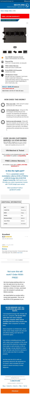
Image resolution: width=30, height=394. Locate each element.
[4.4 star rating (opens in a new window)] (8, 236)
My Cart (25, 386)
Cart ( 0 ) (27, 1)
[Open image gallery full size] (27, 23)
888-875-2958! (16, 190)
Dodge (6, 10)
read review (19, 252)
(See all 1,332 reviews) (7, 238)
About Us (15, 386)
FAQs (20, 386)
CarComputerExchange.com (6, 1)
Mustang (4, 249)
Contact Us (9, 386)
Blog (4, 386)
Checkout (15, 391)
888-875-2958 (19, 5)
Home (2, 10)
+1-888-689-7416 (20, 6)
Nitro (10, 10)
